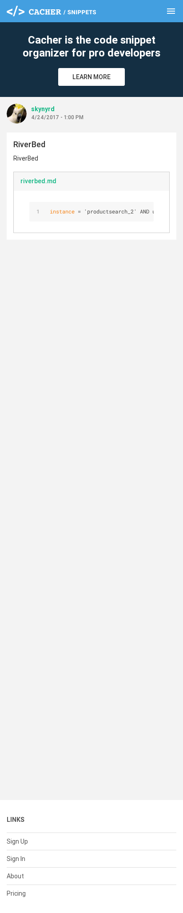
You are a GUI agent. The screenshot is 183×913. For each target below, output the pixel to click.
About (15, 876)
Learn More (91, 77)
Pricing (16, 893)
